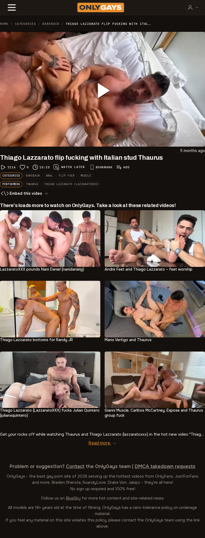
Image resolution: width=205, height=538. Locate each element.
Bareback (50, 24)
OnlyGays (16, 476)
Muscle (86, 175)
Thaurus (32, 184)
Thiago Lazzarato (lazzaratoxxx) (71, 184)
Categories (25, 24)
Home (4, 24)
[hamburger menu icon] (11, 7)
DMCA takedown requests (165, 466)
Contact (75, 466)
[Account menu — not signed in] (193, 7)
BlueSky (73, 498)
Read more (99, 443)
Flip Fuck (66, 175)
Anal (49, 175)
